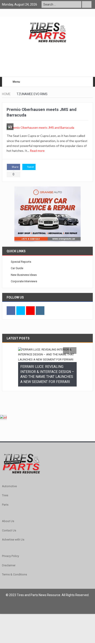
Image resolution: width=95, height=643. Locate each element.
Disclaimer (8, 565)
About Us (8, 521)
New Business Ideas (24, 274)
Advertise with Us (13, 539)
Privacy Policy (10, 556)
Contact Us (9, 530)
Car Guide (17, 268)
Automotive (9, 486)
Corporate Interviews (24, 281)
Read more (37, 150)
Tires (5, 495)
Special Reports (21, 261)
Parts (5, 504)
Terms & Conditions (14, 574)
